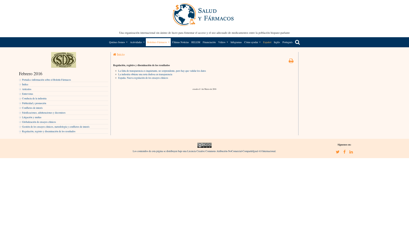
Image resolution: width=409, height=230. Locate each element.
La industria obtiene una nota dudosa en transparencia (145, 74)
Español (267, 42)
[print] (291, 61)
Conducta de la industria (34, 98)
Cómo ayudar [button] (251, 42)
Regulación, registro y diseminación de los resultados (48, 131)
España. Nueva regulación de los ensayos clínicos (143, 77)
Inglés (277, 42)
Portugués (287, 42)
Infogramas (236, 42)
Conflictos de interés (32, 107)
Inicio (120, 54)
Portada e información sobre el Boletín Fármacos (46, 79)
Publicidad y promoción (34, 103)
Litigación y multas (31, 117)
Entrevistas (27, 93)
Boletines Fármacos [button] (157, 42)
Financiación (209, 42)
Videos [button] (222, 42)
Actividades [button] (136, 42)
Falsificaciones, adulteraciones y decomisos (44, 112)
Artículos (26, 89)
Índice (25, 84)
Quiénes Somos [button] (117, 42)
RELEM (195, 42)
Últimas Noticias (180, 42)
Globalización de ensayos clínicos (39, 121)
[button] (297, 42)
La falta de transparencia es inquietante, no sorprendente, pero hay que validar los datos (162, 70)
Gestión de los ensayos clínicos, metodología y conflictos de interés (55, 126)
